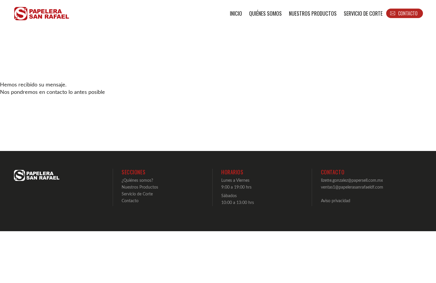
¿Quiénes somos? (137, 180)
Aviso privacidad (335, 201)
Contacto (130, 201)
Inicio (236, 13)
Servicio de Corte (363, 13)
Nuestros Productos (313, 13)
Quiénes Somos (265, 13)
